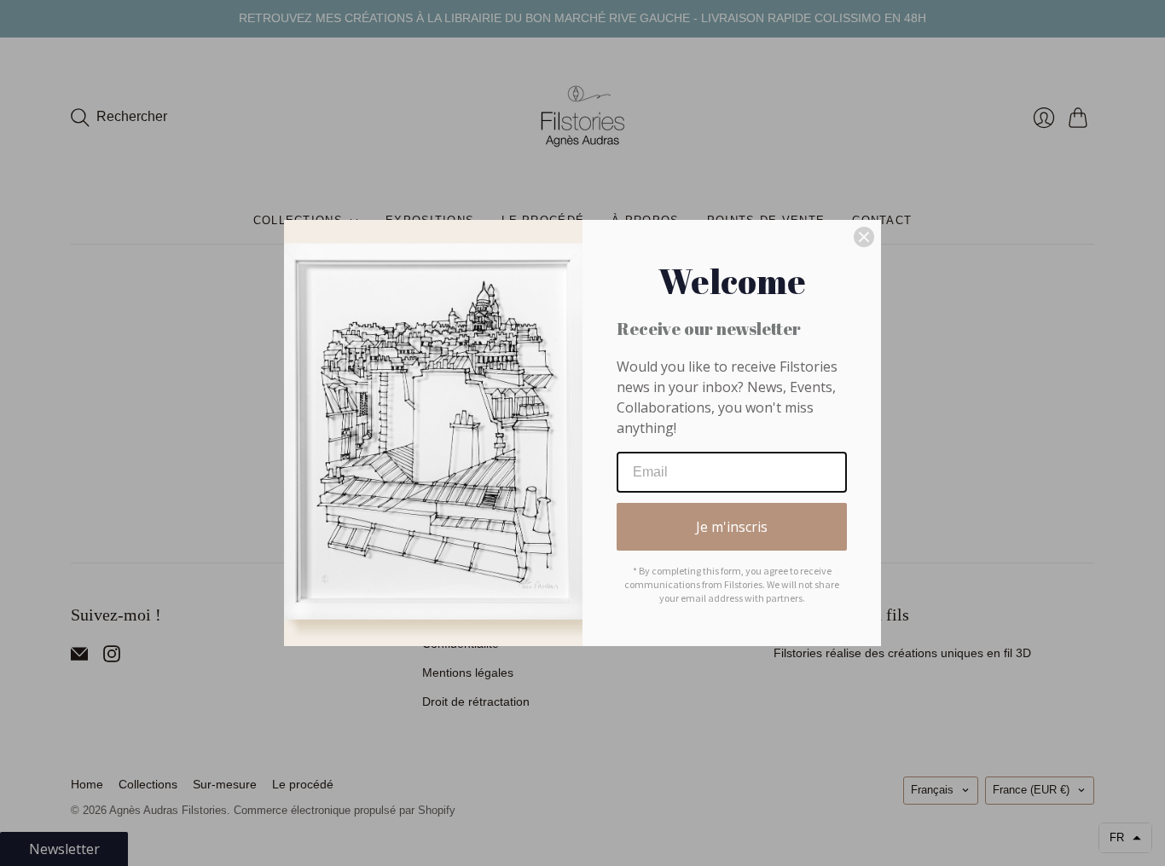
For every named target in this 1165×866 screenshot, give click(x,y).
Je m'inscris (732, 526)
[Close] (864, 237)
